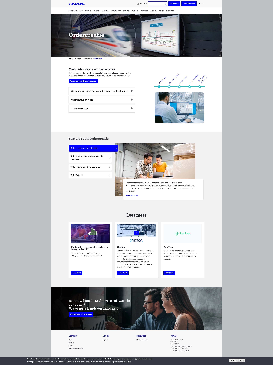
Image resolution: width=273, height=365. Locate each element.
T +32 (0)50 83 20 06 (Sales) (178, 348)
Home (70, 58)
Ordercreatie (162, 80)
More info (127, 362)
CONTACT (173, 336)
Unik (81, 11)
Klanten (126, 11)
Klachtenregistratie (174, 78)
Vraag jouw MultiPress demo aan (83, 81)
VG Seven (97, 11)
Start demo (174, 4)
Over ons (135, 11)
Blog (70, 340)
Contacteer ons (189, 4)
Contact (71, 343)
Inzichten (170, 11)
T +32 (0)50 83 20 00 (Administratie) (181, 346)
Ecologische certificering (203, 79)
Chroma (105, 11)
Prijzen (153, 11)
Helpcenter (143, 4)
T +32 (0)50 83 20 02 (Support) (179, 350)
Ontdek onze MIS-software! (81, 314)
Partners (144, 11)
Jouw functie (116, 11)
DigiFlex (88, 11)
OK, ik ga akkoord (237, 360)
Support (105, 340)
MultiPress (73, 11)
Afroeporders (183, 80)
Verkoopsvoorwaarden (76, 348)
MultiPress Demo (141, 340)
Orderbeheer (88, 58)
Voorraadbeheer (194, 79)
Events (161, 11)
